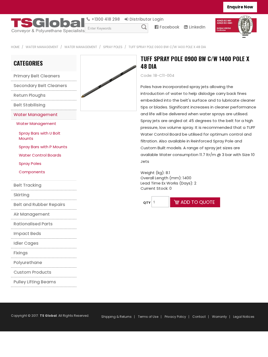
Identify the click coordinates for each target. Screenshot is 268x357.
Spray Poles (112, 47)
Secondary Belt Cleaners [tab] (40, 86)
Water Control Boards (40, 155)
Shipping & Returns (116, 316)
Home (15, 47)
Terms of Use (148, 316)
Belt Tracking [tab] (27, 185)
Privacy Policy (175, 316)
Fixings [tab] (21, 253)
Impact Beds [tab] (27, 234)
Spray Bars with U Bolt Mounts (39, 135)
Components (32, 172)
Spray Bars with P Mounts (43, 146)
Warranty (219, 316)
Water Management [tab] (36, 115)
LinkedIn (197, 27)
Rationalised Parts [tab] (33, 224)
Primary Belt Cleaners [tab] (37, 76)
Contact (199, 316)
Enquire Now (240, 7)
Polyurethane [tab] (28, 263)
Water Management (42, 47)
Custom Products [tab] (32, 272)
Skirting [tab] (21, 195)
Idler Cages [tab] (26, 243)
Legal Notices (243, 316)
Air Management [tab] (32, 214)
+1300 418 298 (105, 19)
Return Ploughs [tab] (30, 95)
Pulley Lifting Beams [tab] (35, 282)
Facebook (169, 27)
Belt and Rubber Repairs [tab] (39, 204)
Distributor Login (147, 19)
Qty (146, 202)
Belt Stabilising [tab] (29, 105)
